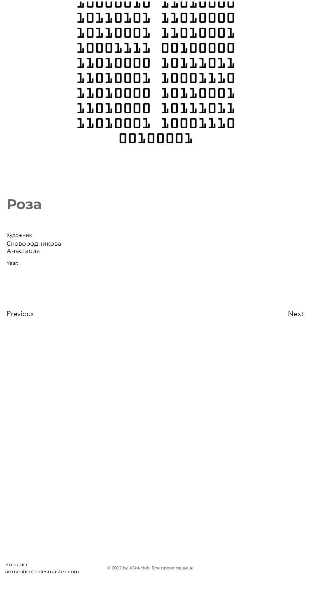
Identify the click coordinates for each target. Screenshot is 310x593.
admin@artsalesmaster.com (42, 572)
